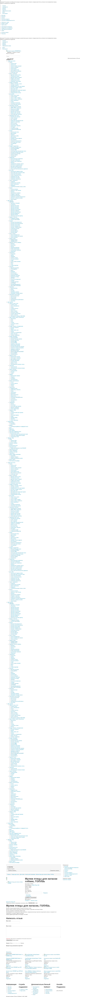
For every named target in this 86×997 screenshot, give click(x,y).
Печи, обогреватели (15, 305)
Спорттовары (10, 421)
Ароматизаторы (14, 288)
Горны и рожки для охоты (16, 175)
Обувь (12, 416)
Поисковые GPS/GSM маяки (17, 397)
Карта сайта (4, 24)
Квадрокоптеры (14, 388)
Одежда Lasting (14, 417)
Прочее (10, 187)
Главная (4, 5)
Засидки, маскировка (13, 82)
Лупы (12, 144)
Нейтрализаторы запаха (16, 92)
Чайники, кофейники (15, 335)
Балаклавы (13, 455)
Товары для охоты (11, 60)
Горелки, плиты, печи (13, 303)
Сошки (12, 101)
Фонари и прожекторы (14, 146)
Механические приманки (16, 71)
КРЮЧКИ (13, 278)
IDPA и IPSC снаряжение (16, 107)
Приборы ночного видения (16, 138)
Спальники (11, 365)
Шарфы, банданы (14, 457)
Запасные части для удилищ (17, 215)
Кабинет (4, 8)
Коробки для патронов (15, 116)
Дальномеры (13, 133)
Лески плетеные (14, 237)
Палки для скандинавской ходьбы (18, 435)
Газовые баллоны (14, 308)
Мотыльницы (13, 297)
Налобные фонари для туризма (17, 346)
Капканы (12, 191)
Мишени (12, 162)
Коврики (11, 374)
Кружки (12, 255)
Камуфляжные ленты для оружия (18, 86)
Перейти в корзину (12, 870)
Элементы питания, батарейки (17, 347)
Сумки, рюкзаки (14, 118)
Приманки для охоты (15, 80)
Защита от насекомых (15, 121)
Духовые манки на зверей (16, 77)
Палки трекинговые (15, 408)
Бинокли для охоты (15, 132)
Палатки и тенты (12, 355)
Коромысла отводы (15, 276)
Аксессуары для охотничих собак (18, 172)
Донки (12, 270)
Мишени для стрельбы (15, 113)
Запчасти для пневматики (16, 167)
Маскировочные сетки (15, 91)
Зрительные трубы (15, 135)
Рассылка (4, 33)
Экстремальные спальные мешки (18, 368)
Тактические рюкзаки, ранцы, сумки (18, 186)
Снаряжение (12, 252)
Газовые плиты (14, 304)
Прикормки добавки (15, 291)
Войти (3, 12)
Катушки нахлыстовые (15, 224)
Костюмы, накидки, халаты (16, 87)
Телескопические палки (14, 432)
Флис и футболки (14, 420)
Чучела (10, 62)
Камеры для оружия (15, 109)
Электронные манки (15, 76)
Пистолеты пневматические (16, 165)
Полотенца (13, 404)
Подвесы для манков (15, 78)
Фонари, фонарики (13, 336)
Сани (12, 264)
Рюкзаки (12, 371)
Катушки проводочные (15, 225)
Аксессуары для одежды (14, 460)
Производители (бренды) (7, 26)
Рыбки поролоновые (15, 248)
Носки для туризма (15, 415)
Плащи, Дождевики (13, 450)
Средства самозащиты (15, 195)
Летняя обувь (13, 441)
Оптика (10, 130)
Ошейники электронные (16, 179)
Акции (3, 30)
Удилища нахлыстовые (15, 209)
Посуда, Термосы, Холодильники (16, 326)
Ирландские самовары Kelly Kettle (18, 316)
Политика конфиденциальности (8, 20)
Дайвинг (11, 425)
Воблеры (13, 243)
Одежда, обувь (11, 437)
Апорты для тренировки (16, 173)
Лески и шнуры (12, 233)
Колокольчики (13, 272)
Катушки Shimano (14, 231)
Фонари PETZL (14, 342)
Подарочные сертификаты (7, 28)
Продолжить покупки (54, 870)
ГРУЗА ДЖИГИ (14, 269)
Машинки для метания (15, 111)
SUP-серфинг (12, 430)
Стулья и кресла (14, 383)
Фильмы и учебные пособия (17, 198)
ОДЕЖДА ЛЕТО (14, 241)
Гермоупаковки (14, 370)
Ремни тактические (15, 184)
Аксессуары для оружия (16, 104)
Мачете (12, 325)
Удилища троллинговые (16, 212)
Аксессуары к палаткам (16, 358)
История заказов (5, 32)
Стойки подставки (14, 265)
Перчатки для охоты (13, 449)
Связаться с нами (5, 22)
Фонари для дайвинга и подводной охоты (19, 426)
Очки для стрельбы (15, 110)
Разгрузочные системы (15, 182)
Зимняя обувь (14, 440)
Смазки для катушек (15, 228)
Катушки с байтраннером (16, 227)
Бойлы (12, 289)
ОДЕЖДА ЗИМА (14, 239)
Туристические (14, 361)
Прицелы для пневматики (16, 161)
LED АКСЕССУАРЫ (15, 350)
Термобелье (11, 453)
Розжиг (12, 307)
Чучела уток (13, 64)
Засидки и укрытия (15, 85)
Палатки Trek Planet (15, 360)
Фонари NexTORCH (15, 148)
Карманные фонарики (15, 344)
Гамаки (12, 385)
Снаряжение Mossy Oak (16, 129)
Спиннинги (13, 204)
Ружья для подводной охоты (15, 431)
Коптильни (13, 309)
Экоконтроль (13, 392)
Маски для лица (14, 88)
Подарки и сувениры (15, 194)
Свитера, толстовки (13, 451)
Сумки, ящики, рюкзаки (15, 261)
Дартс (10, 427)
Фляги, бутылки (14, 333)
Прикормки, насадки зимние (17, 293)
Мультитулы (13, 318)
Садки (12, 260)
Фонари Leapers (14, 154)
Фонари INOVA (14, 352)
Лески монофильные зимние (17, 236)
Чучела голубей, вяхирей (16, 66)
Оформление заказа (6, 10)
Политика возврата (5, 19)
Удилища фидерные (15, 213)
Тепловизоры (13, 143)
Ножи (12, 319)
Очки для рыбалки (14, 258)
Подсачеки (13, 253)
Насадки (12, 290)
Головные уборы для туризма (17, 412)
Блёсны (12, 246)
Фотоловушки (13, 139)
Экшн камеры (13, 199)
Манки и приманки (13, 73)
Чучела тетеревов (14, 67)
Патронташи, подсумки (15, 125)
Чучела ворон (14, 68)
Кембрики (13, 271)
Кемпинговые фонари (15, 345)
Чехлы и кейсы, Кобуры (16, 97)
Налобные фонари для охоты (17, 152)
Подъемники (13, 298)
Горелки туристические (15, 313)
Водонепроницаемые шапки (17, 458)
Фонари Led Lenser (15, 340)
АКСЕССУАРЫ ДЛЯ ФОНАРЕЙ (17, 351)
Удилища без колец (15, 205)
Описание (8, 901)
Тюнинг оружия (14, 96)
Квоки (12, 262)
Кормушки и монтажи (15, 275)
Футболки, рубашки (13, 443)
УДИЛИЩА (11, 201)
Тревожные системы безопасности (18, 196)
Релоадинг (13, 126)
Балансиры (13, 245)
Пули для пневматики (15, 159)
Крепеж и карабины (15, 407)
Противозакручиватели (15, 284)
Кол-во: (26, 892)
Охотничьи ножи (14, 124)
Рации (12, 391)
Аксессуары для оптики (16, 142)
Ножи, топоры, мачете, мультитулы (16, 317)
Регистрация (5, 13)
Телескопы (13, 398)
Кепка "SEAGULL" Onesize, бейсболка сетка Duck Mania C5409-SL (33, 971)
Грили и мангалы (14, 314)
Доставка (3, 15)
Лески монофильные (15, 234)
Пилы (12, 321)
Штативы (13, 401)
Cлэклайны (11, 429)
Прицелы (13, 134)
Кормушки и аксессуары (16, 81)
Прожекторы (13, 156)
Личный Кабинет (49, 989)
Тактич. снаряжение (13, 180)
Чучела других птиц (15, 69)
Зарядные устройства (15, 349)
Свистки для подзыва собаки (17, 171)
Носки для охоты (12, 446)
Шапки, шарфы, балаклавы (15, 454)
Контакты (3, 16)
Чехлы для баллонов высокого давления (19, 168)
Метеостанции (14, 123)
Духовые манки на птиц (16, 74)
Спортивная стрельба (13, 105)
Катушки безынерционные (16, 222)
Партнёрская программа (7, 29)
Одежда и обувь (12, 410)
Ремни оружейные (14, 100)
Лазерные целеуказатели (16, 140)
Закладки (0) (5, 7)
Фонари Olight (14, 149)
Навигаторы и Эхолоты (15, 389)
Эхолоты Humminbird (15, 219)
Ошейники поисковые (15, 177)
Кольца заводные (14, 274)
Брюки (12, 411)
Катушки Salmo (14, 229)
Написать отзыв (34, 900)
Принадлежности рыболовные (17, 299)
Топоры (12, 322)
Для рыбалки (10, 200)
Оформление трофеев (15, 192)
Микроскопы (13, 396)
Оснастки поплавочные (16, 279)
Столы (12, 382)
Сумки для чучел (14, 72)
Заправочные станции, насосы (17, 163)
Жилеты (11, 444)
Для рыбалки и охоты (15, 359)
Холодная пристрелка (15, 102)
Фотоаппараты (14, 399)
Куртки (12, 413)
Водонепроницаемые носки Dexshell (18, 448)
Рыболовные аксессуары (14, 294)
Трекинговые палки (15, 436)
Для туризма (10, 302)
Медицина (13, 185)
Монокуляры (13, 137)
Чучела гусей (13, 63)
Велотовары (11, 422)
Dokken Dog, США (35, 885)
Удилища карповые (15, 206)
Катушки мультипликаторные (17, 223)
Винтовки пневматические (16, 166)
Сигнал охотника (14, 189)
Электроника (12, 387)
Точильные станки (14, 323)
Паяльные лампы (14, 312)
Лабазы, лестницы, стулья (16, 83)
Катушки (11, 220)
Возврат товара (5, 23)
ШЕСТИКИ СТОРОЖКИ (16, 285)
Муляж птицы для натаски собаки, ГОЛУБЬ (45, 874)
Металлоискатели (14, 394)
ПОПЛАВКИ (13, 283)
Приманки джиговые (15, 247)
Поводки (12, 280)
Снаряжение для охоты (14, 115)
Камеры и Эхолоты (13, 217)
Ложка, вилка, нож (14, 330)
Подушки (13, 377)
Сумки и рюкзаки (12, 369)
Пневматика (11, 157)
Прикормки (11, 286)
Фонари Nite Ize (14, 354)
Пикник (12, 331)
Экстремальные (14, 379)
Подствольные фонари (15, 153)
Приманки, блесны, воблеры (15, 242)
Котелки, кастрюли (15, 327)
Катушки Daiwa (14, 232)
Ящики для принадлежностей (17, 120)
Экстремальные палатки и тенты (17, 364)
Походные (13, 378)
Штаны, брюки (12, 459)
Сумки (12, 373)
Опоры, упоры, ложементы (16, 99)
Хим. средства (14, 119)
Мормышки (13, 251)
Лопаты (12, 403)
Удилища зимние (14, 214)
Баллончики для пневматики (17, 158)
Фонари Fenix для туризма (16, 338)
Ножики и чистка (14, 257)
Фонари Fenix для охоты (16, 147)
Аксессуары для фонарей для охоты (18, 151)
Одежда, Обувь (12, 238)
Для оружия (11, 93)
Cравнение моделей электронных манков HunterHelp (71, 868)
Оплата (3, 17)
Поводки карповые (15, 281)
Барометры (13, 393)
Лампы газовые (14, 311)
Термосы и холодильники (16, 332)
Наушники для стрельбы (16, 106)
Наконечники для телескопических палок (19, 434)
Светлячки (13, 300)
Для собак (11, 170)
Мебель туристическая (14, 380)
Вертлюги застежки (15, 267)
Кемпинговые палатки (15, 356)
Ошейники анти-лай (15, 176)
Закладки (47, 992)
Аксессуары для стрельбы (16, 114)
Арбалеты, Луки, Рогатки (16, 190)
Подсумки (13, 181)
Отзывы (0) (13, 901)
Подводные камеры (15, 218)
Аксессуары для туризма (16, 406)
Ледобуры (13, 256)
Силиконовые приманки (16, 250)
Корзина (4, 9)
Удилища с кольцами (15, 203)
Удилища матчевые (15, 208)
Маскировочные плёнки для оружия (18, 90)
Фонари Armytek (14, 337)
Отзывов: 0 (27, 900)
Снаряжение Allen (14, 128)
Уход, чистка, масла (15, 95)
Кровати (12, 384)
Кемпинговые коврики (15, 375)
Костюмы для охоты (13, 445)
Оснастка (11, 266)
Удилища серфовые (15, 210)
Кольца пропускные (15, 295)
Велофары (13, 424)
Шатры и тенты (14, 363)
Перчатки (13, 418)
